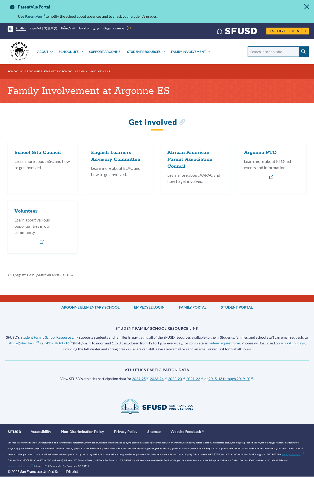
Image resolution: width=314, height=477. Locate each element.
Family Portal (192, 307)
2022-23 (175, 378)
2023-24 (157, 378)
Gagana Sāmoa (113, 28)
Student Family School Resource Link (49, 337)
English (21, 28)
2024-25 (139, 378)
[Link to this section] (182, 123)
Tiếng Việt (67, 28)
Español (35, 28)
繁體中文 (50, 28)
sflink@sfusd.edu (22, 343)
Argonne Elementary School (49, 71)
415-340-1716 (57, 343)
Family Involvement (188, 52)
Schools (15, 71)
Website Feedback (186, 431)
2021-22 (193, 378)
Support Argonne (104, 52)
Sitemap (154, 431)
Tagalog (84, 28)
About (42, 52)
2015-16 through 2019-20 (229, 378)
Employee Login (285, 31)
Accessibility (41, 431)
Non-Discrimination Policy (82, 431)
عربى (96, 28)
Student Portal (237, 307)
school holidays (292, 343)
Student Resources (144, 52)
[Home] (237, 32)
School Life (69, 52)
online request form (224, 343)
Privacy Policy (125, 431)
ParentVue (33, 16)
